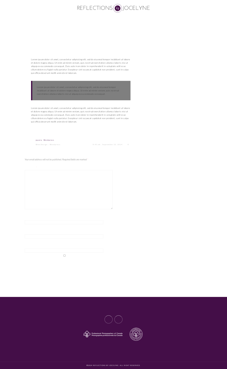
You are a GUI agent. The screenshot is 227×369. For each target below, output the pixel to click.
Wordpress (49, 140)
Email (28, 232)
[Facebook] (108, 319)
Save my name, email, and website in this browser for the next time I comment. (71, 264)
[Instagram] (118, 319)
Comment (31, 167)
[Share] (57, 133)
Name (28, 217)
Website (29, 246)
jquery (39, 140)
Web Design (42, 144)
